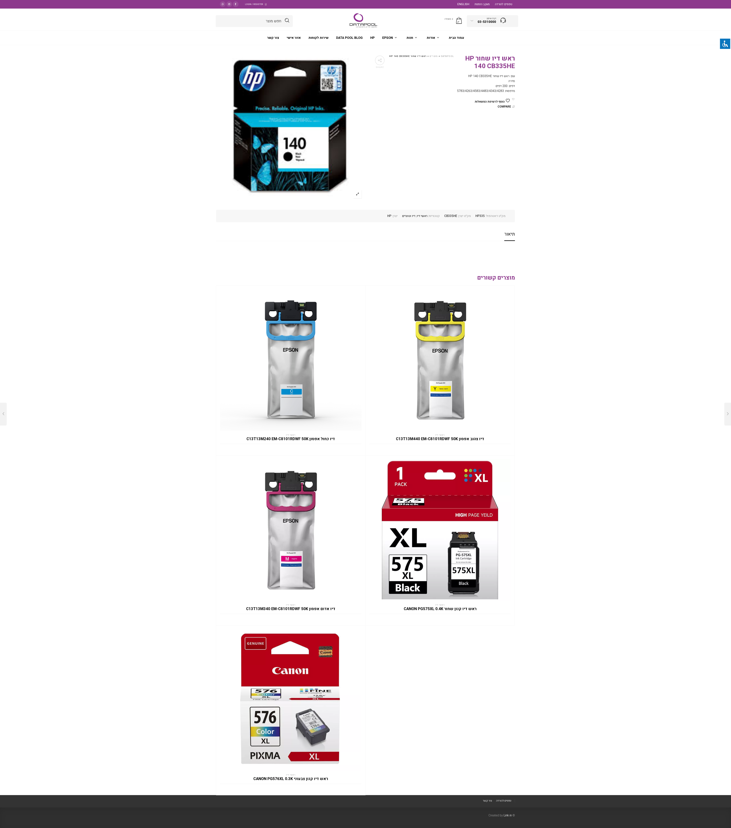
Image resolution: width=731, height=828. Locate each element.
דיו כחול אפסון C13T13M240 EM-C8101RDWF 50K (291, 439)
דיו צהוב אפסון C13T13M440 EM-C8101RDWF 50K (440, 439)
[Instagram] (229, 3)
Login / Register (254, 4)
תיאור (509, 234)
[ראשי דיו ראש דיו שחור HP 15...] (727, 414)
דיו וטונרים (408, 216)
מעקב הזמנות (482, 4)
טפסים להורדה (503, 4)
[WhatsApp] (223, 3)
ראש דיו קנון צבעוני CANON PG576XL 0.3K (290, 779)
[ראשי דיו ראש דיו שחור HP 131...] (3, 414)
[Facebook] (236, 3)
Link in (508, 815)
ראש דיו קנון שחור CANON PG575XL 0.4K (440, 609)
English (463, 4)
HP (389, 216)
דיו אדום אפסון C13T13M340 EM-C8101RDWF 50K (290, 609)
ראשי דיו (422, 216)
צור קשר (487, 801)
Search (287, 20)
